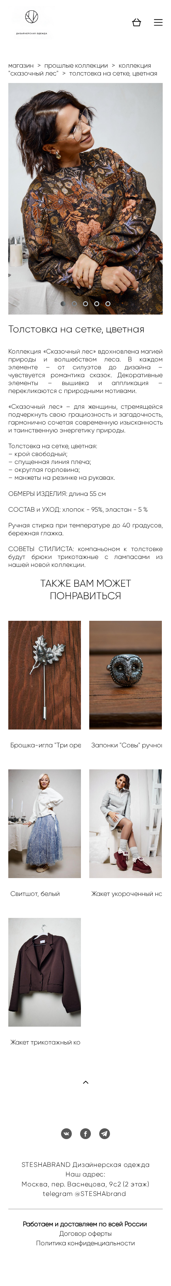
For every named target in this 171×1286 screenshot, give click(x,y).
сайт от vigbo (85, 1267)
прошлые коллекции (76, 65)
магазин (21, 65)
